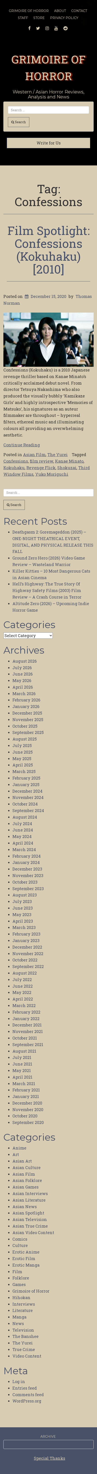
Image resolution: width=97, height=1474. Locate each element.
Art (15, 1154)
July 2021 (21, 1057)
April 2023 (22, 921)
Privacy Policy (64, 18)
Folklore (20, 1278)
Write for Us (49, 143)
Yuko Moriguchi (51, 474)
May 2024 (22, 836)
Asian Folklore (27, 1180)
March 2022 (24, 1005)
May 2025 (21, 758)
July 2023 (22, 901)
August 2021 (24, 1051)
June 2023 (22, 908)
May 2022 (21, 992)
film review (41, 461)
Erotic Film (23, 1258)
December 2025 (27, 713)
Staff (23, 18)
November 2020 (27, 1109)
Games (19, 1284)
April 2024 (22, 843)
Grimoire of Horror (30, 1291)
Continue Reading (21, 445)
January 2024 (26, 862)
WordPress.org (26, 1401)
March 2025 (24, 771)
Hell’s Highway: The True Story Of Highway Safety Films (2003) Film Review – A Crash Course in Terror (46, 590)
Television (23, 1330)
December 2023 (27, 869)
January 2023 (25, 940)
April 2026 (22, 687)
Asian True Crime (30, 1226)
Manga (19, 1317)
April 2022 (22, 999)
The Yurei (57, 454)
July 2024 (22, 823)
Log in (18, 1381)
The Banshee (25, 1336)
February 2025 (26, 778)
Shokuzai (66, 467)
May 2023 (21, 914)
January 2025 (25, 784)
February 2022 (26, 1012)
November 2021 (27, 1031)
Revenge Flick (40, 467)
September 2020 (28, 1122)
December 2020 (27, 1103)
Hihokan (21, 1297)
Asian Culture (26, 1167)
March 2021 (23, 1083)
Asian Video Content (33, 1232)
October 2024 (25, 804)
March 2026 (24, 693)
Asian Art (22, 1161)
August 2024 (24, 817)
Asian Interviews (30, 1193)
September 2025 (28, 732)
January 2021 (25, 1096)
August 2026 (24, 661)
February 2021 (26, 1090)
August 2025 (24, 739)
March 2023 (24, 927)
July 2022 (22, 979)
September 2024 (28, 810)
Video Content (26, 1356)
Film (17, 1271)
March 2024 (24, 849)
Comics (19, 1239)
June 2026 (22, 674)
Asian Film (34, 454)
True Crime (23, 1349)
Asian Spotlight (28, 1213)
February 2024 (26, 856)
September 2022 (28, 966)
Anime (19, 1148)
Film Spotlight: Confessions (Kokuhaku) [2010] (48, 250)
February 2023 (26, 934)
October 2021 (24, 1038)
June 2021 (22, 1064)
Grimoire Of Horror (29, 11)
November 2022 (27, 953)
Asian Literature (29, 1200)
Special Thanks (49, 1458)
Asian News (24, 1206)
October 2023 (24, 882)
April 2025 (22, 765)
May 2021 (21, 1070)
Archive (48, 1437)
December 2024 (27, 791)
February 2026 (26, 700)
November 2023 (27, 875)
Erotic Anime (25, 1252)
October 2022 (24, 960)
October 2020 (24, 1116)
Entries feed (24, 1388)
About (60, 11)
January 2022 (25, 1018)
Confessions (15, 461)
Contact (79, 11)
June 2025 (22, 752)
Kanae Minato (69, 461)
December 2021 (27, 1025)
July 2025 (22, 745)
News (18, 1323)
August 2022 (24, 973)
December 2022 (27, 947)
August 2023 (24, 895)
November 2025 (27, 719)
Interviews (23, 1304)
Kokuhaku (14, 467)
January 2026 (25, 706)
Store (39, 18)
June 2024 (22, 830)
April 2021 (22, 1077)
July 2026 (22, 667)
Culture (20, 1245)
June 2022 (22, 986)
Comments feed (28, 1394)
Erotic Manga (25, 1265)
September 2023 (28, 888)
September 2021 (27, 1044)
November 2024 (28, 797)
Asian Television (29, 1219)
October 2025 (24, 726)
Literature (22, 1310)
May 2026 (21, 680)
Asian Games (25, 1187)
